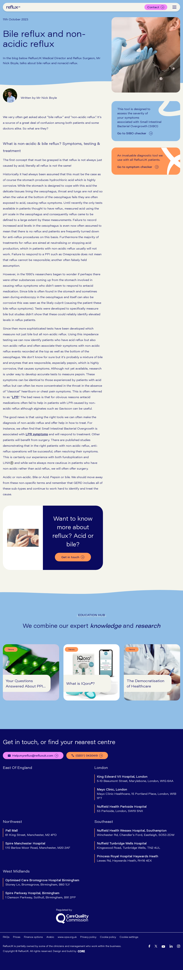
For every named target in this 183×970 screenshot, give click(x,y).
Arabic (50, 937)
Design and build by (64, 951)
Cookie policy (108, 937)
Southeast (103, 821)
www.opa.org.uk (67, 937)
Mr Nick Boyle (46, 97)
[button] (174, 7)
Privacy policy (88, 937)
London (101, 767)
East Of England (17, 767)
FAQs (6, 937)
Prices (16, 937)
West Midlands (16, 871)
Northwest (12, 821)
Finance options (33, 937)
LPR (15, 397)
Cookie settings (129, 937)
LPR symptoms (37, 434)
